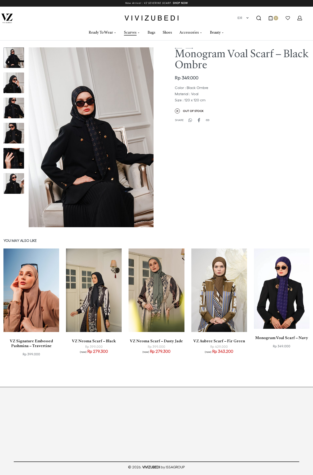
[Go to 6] (13, 183)
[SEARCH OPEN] (258, 18)
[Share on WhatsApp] (190, 120)
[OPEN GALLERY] (91, 137)
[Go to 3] (13, 108)
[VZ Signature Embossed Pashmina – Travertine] (31, 290)
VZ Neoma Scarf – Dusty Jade (156, 341)
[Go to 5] (13, 158)
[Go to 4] (13, 133)
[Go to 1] (13, 57)
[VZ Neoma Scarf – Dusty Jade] (156, 290)
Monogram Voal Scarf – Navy (281, 338)
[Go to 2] (13, 83)
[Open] (287, 18)
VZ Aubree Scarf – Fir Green (219, 341)
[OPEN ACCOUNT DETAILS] (299, 18)
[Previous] (41, 137)
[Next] (141, 137)
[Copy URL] (208, 120)
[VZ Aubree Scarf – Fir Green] (219, 290)
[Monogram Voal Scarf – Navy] (282, 288)
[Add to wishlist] (51, 323)
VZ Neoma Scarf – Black (94, 341)
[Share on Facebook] (199, 120)
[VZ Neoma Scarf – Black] (94, 290)
